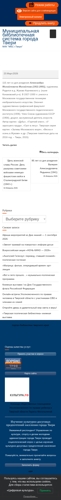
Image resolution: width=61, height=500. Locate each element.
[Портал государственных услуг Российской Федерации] (19, 340)
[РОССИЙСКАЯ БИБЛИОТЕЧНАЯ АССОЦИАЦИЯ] (39, 340)
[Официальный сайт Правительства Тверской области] (49, 340)
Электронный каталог (30, 17)
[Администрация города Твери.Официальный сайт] (10, 340)
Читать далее (9, 145)
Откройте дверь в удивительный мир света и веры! (29, 307)
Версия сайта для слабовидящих (39, 11)
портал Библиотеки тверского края (30, 325)
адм (30, 471)
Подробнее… (30, 496)
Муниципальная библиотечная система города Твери (20, 36)
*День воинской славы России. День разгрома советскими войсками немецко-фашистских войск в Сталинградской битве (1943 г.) (15, 174)
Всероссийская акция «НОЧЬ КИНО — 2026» (26, 250)
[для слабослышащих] (12, 10)
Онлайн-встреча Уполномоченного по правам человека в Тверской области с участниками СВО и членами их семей (29, 298)
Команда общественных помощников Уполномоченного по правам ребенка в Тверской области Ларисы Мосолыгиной (30, 408)
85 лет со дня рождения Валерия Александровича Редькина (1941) (44, 168)
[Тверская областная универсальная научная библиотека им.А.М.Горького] (29, 340)
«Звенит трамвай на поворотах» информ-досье (27, 244)
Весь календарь (50, 152)
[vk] (6, 10)
